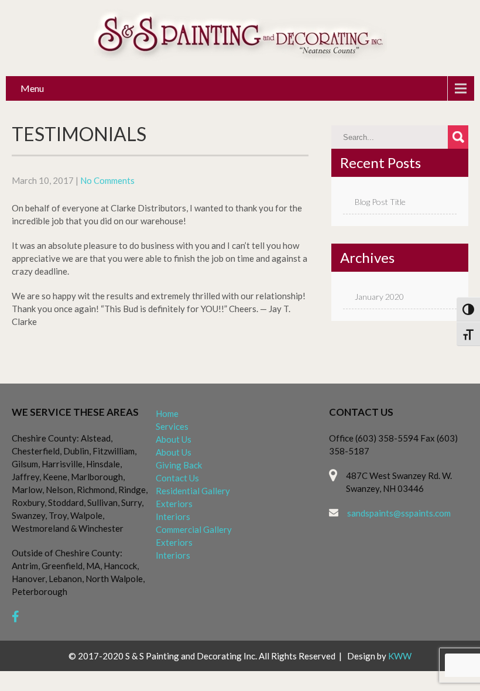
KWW (400, 656)
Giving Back (179, 465)
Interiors (173, 516)
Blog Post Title (380, 202)
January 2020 (379, 297)
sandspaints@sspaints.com (399, 513)
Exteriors (174, 503)
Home (167, 413)
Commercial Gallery (194, 529)
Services (172, 426)
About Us (173, 439)
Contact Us (177, 478)
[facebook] (15, 616)
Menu (32, 88)
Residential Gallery (193, 490)
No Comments (107, 180)
